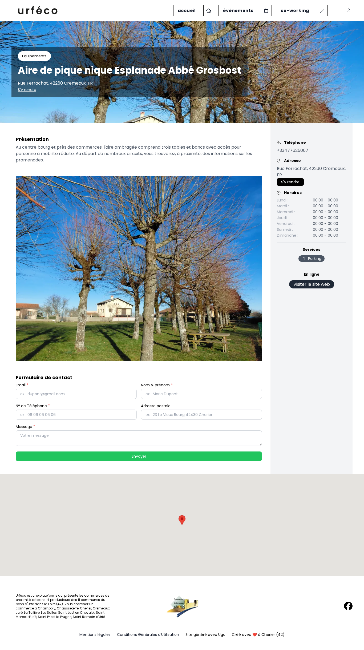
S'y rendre (27, 89)
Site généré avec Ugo (205, 634)
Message (25, 426)
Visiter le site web (311, 284)
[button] (182, 520)
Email (22, 385)
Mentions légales (95, 634)
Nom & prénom (157, 385)
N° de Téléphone (33, 406)
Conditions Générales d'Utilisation (148, 634)
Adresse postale (156, 406)
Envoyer (139, 456)
